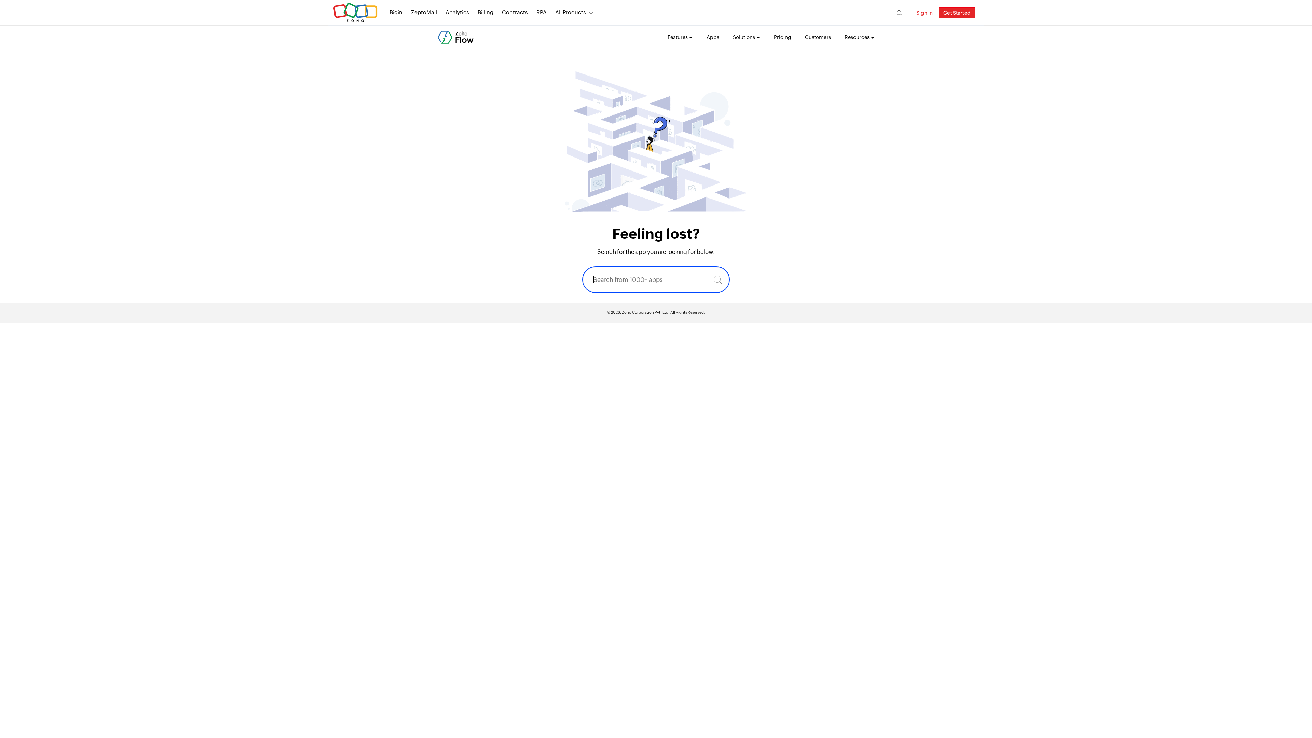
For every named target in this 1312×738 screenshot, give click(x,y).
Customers (818, 37)
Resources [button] (857, 37)
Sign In (924, 13)
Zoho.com (355, 13)
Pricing (782, 37)
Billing (485, 12)
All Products (570, 12)
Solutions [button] (744, 37)
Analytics (457, 12)
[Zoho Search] (899, 12)
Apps (713, 37)
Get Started (957, 13)
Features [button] (678, 37)
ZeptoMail (424, 12)
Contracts (515, 12)
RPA (541, 12)
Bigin (396, 12)
